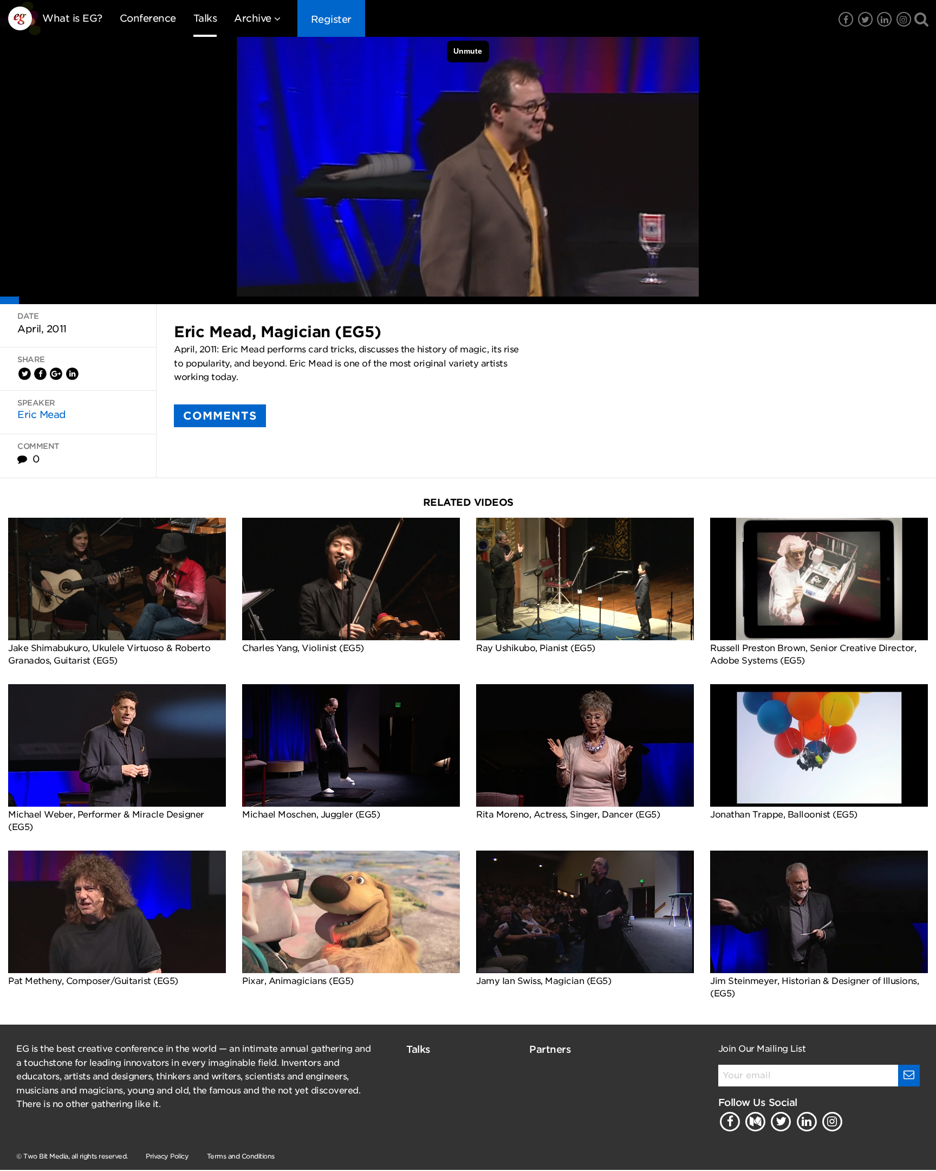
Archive (252, 18)
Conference (148, 18)
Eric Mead (41, 414)
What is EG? (72, 18)
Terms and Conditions (241, 1156)
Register (331, 19)
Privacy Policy (167, 1156)
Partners (550, 1049)
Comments (220, 415)
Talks (205, 18)
